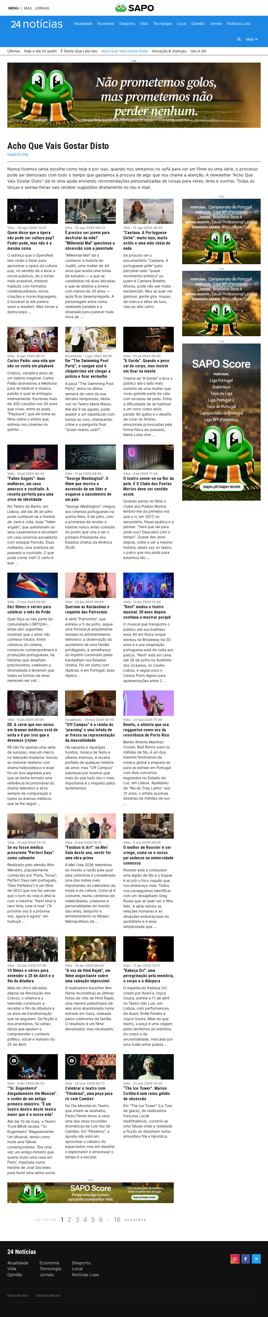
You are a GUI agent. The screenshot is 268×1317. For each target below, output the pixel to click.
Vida (10, 228)
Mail (28, 8)
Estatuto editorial (48, 1295)
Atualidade (73, 356)
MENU (13, 8)
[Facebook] (245, 1259)
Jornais (42, 8)
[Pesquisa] (238, 39)
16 (117, 1220)
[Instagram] (235, 1259)
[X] (256, 1259)
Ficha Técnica (17, 1295)
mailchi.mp (18, 154)
